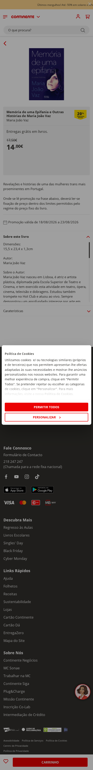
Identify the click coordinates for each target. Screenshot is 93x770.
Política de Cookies (59, 394)
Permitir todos (46, 407)
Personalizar (44, 417)
